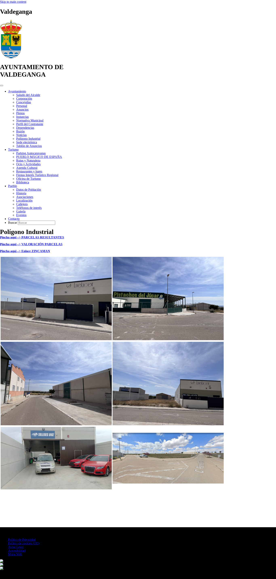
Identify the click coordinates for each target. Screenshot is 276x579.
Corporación (24, 98)
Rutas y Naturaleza (28, 160)
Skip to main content (13, 1)
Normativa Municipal (29, 120)
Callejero (22, 204)
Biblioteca (22, 182)
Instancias (22, 117)
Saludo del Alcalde (28, 95)
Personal (21, 106)
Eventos (21, 215)
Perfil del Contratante (29, 124)
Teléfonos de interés (29, 208)
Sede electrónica (26, 142)
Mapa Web (15, 554)
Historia (21, 193)
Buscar (13, 222)
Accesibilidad (16, 550)
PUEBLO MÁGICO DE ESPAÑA (39, 157)
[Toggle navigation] (1, 85)
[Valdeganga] (11, 57)
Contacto (14, 218)
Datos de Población (28, 189)
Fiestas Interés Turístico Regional (37, 175)
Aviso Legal (16, 547)
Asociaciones (24, 197)
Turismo (13, 149)
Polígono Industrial (28, 138)
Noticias (21, 135)
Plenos (20, 113)
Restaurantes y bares (29, 171)
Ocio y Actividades (28, 164)
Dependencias (25, 127)
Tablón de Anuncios (29, 146)
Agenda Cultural (26, 167)
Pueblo (12, 186)
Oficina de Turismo (28, 178)
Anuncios (22, 109)
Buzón (20, 131)
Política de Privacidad (22, 539)
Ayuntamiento (17, 91)
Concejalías (23, 102)
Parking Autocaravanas (31, 153)
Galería (20, 211)
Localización (24, 200)
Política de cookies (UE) (23, 543)
